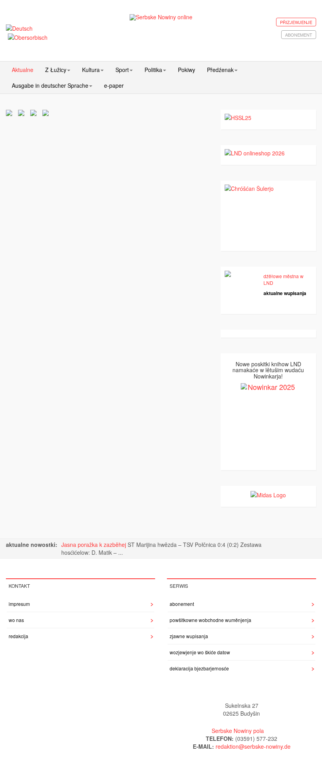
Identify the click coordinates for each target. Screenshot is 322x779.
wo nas (16, 620)
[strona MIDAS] (268, 494)
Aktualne (22, 70)
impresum (19, 603)
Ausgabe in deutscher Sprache (50, 85)
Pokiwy (186, 70)
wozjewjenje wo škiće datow (200, 652)
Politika (153, 70)
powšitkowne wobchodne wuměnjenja (210, 620)
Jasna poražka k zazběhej (94, 544)
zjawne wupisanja (189, 636)
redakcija (18, 636)
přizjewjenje (296, 22)
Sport (122, 70)
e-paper (114, 85)
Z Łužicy (55, 70)
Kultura (91, 70)
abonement (298, 34)
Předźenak (220, 70)
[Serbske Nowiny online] (161, 17)
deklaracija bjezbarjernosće (199, 668)
